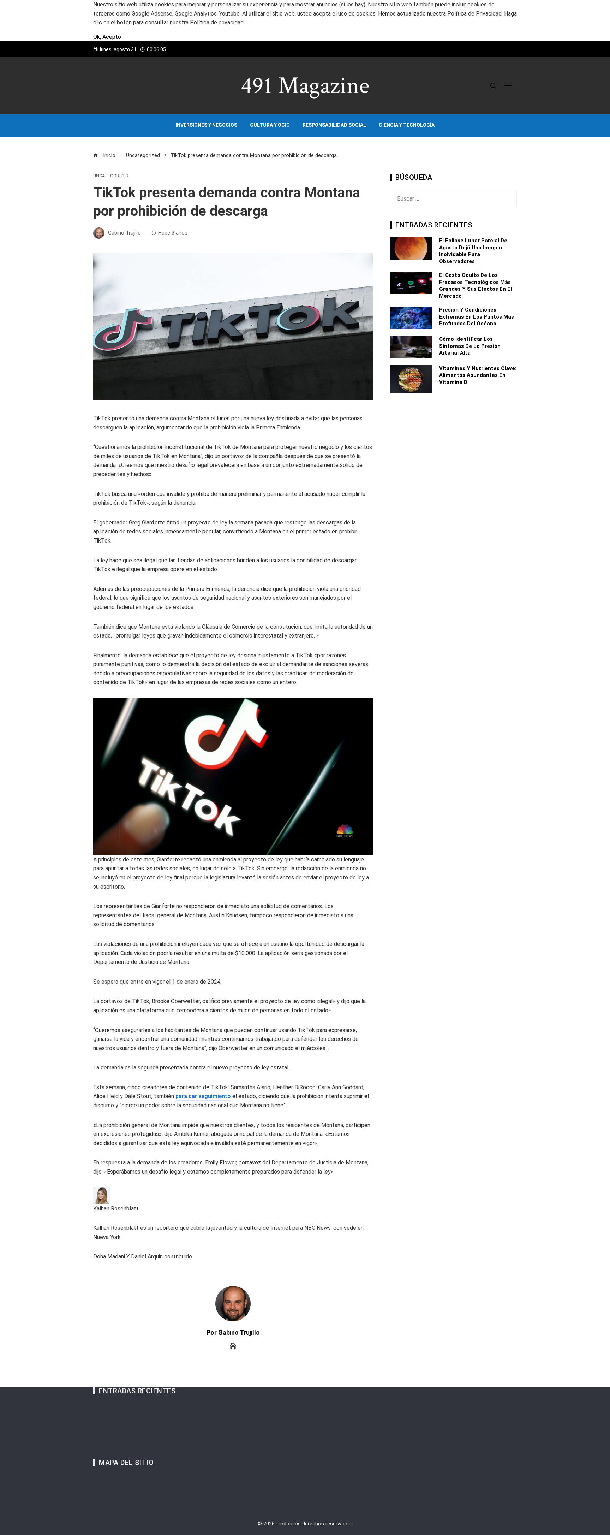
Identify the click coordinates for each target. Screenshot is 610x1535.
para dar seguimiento (203, 1096)
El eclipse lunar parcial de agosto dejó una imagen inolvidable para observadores (473, 251)
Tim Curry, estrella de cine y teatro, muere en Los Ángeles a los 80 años (190, 1416)
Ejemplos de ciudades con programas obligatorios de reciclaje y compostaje (196, 1435)
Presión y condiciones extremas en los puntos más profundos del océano (476, 317)
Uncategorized (110, 176)
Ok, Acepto (107, 37)
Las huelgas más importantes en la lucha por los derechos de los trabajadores (198, 1444)
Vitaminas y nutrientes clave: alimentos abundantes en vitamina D (477, 375)
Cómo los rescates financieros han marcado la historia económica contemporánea (203, 1426)
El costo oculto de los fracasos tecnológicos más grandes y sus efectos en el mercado (475, 285)
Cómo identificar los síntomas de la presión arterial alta (470, 346)
